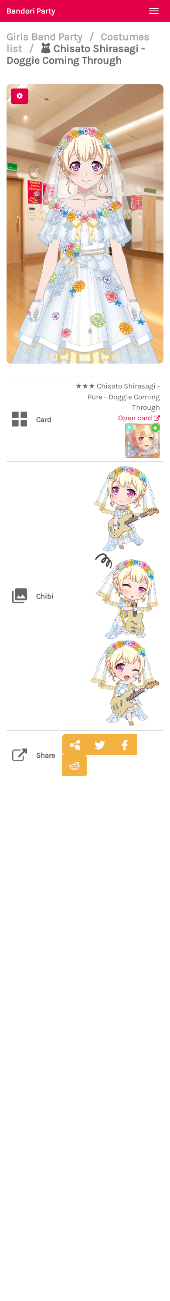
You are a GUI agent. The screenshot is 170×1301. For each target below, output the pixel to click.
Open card (136, 417)
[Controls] (19, 96)
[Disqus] (85, 920)
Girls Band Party (46, 37)
